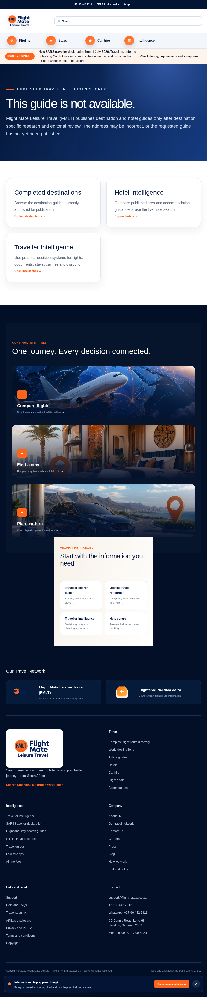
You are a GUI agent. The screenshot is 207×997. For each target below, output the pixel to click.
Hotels (113, 765)
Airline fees (13, 861)
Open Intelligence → (27, 270)
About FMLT (117, 816)
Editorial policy (119, 869)
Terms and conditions (20, 935)
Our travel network (121, 823)
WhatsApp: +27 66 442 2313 (128, 912)
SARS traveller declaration (24, 823)
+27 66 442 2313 (83, 4)
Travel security (16, 912)
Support (128, 4)
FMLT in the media (108, 4)
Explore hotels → (126, 216)
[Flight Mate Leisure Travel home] (26, 21)
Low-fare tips (15, 854)
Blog (112, 854)
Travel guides (15, 846)
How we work (118, 861)
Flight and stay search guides (26, 831)
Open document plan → (171, 984)
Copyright (12, 943)
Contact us (116, 831)
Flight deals (116, 780)
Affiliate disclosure (18, 920)
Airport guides (118, 788)
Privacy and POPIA (19, 928)
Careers (114, 839)
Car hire (114, 772)
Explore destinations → (29, 216)
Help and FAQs (16, 905)
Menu (63, 21)
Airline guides (118, 757)
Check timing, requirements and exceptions (171, 56)
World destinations (121, 749)
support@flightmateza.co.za (128, 897)
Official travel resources (22, 839)
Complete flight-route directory (129, 742)
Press (112, 846)
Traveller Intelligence (20, 816)
